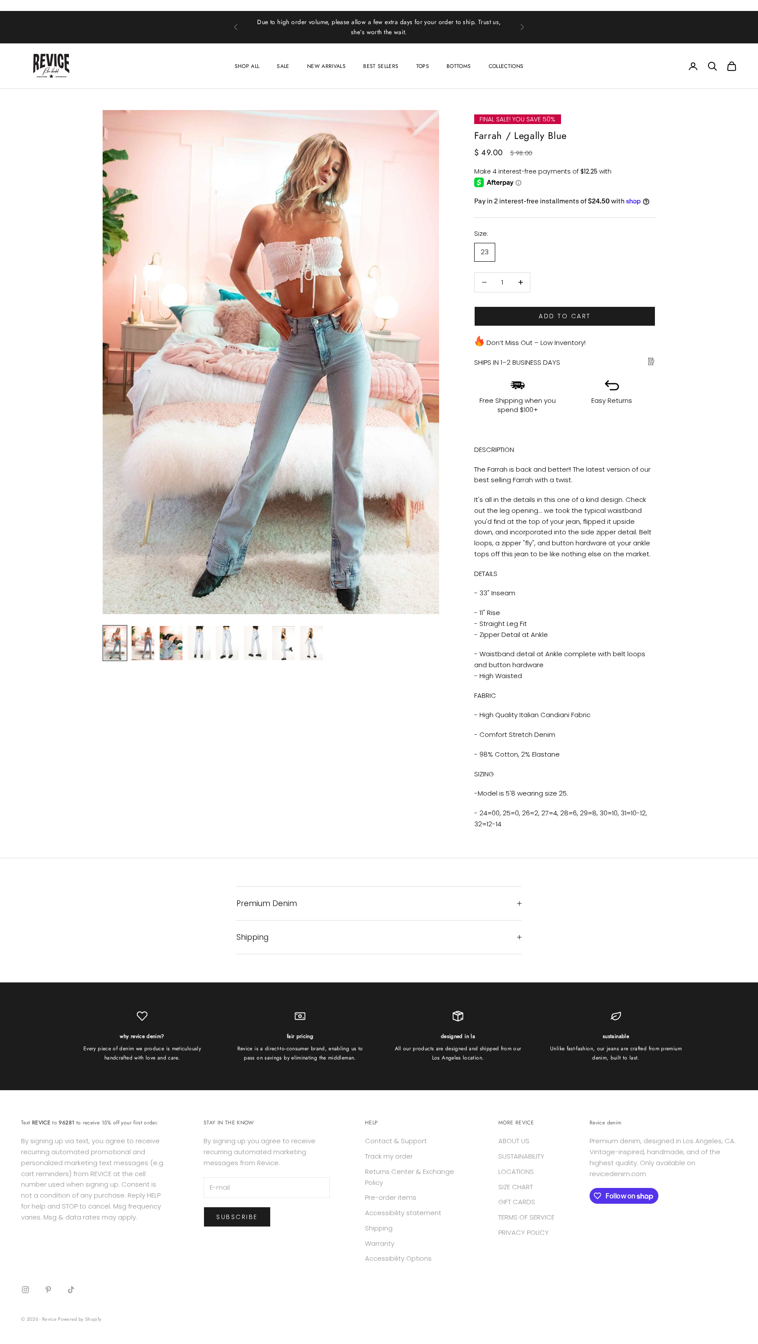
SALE (283, 66)
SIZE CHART (515, 1186)
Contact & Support (396, 1140)
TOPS (422, 66)
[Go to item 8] (311, 643)
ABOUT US (513, 1140)
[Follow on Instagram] (25, 1289)
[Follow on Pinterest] (48, 1289)
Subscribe (237, 1216)
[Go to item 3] (171, 643)
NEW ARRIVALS (326, 66)
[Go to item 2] (143, 643)
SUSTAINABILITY (521, 1156)
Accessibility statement (403, 1212)
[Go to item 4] (199, 643)
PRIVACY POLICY (523, 1232)
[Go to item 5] (227, 643)
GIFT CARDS (516, 1201)
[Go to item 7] (283, 643)
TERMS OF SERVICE (526, 1217)
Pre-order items (390, 1197)
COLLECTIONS (506, 66)
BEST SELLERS (380, 66)
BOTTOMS (459, 66)
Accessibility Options (398, 1258)
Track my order (389, 1156)
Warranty (379, 1243)
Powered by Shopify (79, 1319)
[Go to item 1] (115, 643)
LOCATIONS (516, 1171)
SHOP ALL (247, 66)
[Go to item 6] (255, 643)
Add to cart (565, 316)
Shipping (379, 1228)
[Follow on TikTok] (71, 1289)
